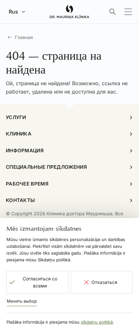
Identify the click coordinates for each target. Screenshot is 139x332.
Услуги (16, 117)
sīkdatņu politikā (97, 322)
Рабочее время (27, 184)
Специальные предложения (46, 167)
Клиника (18, 134)
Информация (25, 150)
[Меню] (128, 12)
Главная (24, 37)
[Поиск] (112, 12)
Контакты (20, 200)
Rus (13, 11)
